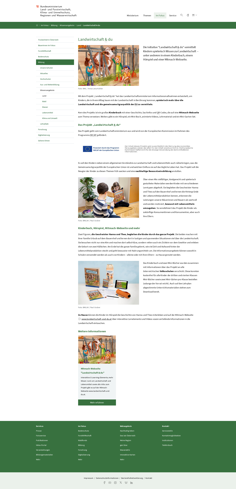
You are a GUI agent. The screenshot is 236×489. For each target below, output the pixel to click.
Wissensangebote (67, 25)
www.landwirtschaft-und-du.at (97, 318)
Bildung (54, 25)
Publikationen (42, 440)
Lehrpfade (44, 124)
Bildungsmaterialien (44, 454)
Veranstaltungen (43, 450)
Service (172, 15)
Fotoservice (41, 435)
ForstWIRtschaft (44, 51)
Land (79, 25)
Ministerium (132, 15)
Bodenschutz (43, 56)
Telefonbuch (167, 445)
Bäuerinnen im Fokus (46, 45)
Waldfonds (82, 440)
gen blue (123, 445)
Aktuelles (44, 73)
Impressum (89, 478)
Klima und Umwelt (49, 118)
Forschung (42, 129)
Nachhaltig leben (127, 431)
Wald (44, 101)
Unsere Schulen (46, 68)
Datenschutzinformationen (107, 478)
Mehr (38, 459)
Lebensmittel (47, 112)
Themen (147, 15)
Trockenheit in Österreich (48, 40)
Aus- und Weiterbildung (49, 84)
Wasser (45, 107)
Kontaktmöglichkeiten (171, 435)
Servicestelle (167, 431)
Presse (39, 431)
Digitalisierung (44, 135)
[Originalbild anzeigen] (139, 149)
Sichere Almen (44, 140)
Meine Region (125, 440)
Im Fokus (160, 15)
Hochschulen (45, 79)
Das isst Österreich (127, 435)
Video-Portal (41, 445)
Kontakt (148, 478)
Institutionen (167, 440)
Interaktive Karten (127, 454)
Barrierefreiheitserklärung (132, 478)
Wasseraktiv (125, 450)
